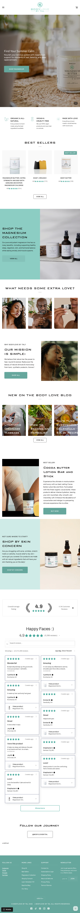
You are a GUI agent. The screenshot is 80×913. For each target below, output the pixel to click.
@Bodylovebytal (40, 834)
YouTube (5, 875)
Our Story (25, 889)
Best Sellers (25, 871)
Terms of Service (46, 885)
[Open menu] (5, 7)
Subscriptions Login (47, 871)
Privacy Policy (45, 882)
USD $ (39, 898)
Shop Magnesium (16, 69)
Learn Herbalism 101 (28, 882)
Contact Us (44, 868)
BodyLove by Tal (20, 904)
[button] (73, 608)
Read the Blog (26, 885)
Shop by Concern (15, 570)
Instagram (5, 868)
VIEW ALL (14, 259)
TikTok (4, 870)
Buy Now (55, 511)
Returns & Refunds (47, 878)
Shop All (24, 868)
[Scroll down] (40, 104)
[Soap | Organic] (40, 162)
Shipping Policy (46, 875)
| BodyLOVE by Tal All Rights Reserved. (52, 904)
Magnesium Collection (29, 875)
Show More (11, 671)
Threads (4, 873)
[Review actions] (36, 658)
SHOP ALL (16, 375)
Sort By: (58, 651)
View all (40, 197)
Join (72, 879)
